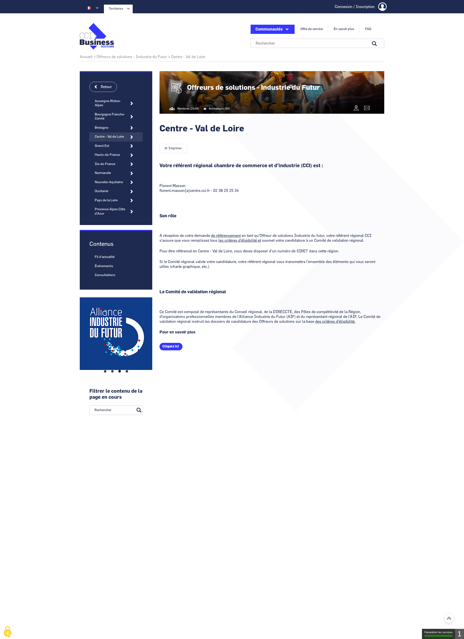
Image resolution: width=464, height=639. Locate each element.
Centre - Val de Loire (109, 136)
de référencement (226, 236)
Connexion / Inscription (355, 7)
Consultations (105, 275)
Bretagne (101, 127)
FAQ (368, 29)
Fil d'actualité (105, 257)
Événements (104, 266)
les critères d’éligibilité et (239, 240)
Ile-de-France (105, 164)
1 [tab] (105, 371)
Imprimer (175, 148)
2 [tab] (112, 371)
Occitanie (101, 191)
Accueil (86, 57)
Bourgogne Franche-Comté (110, 116)
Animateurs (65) (219, 108)
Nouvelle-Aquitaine (109, 182)
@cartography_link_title (356, 108)
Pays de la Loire (106, 200)
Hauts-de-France (107, 155)
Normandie (103, 173)
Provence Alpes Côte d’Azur (110, 211)
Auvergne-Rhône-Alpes (108, 103)
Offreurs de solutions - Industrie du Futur (132, 57)
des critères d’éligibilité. (335, 321)
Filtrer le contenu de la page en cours (115, 394)
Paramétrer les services (438, 632)
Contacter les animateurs (367, 108)
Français (88, 8)
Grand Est (102, 146)
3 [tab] (119, 371)
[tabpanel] (116, 332)
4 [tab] (127, 371)
